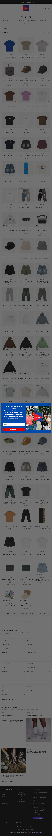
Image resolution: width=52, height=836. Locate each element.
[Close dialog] (49, 404)
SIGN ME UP (13, 429)
